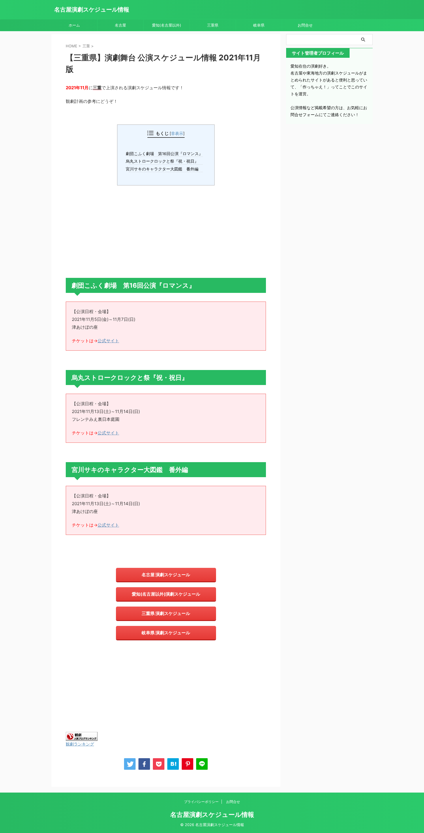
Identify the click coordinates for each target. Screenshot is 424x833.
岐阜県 (258, 25)
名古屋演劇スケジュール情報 (91, 9)
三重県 (212, 25)
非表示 (177, 133)
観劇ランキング (80, 743)
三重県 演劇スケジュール (166, 613)
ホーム (74, 25)
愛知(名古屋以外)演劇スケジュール (166, 594)
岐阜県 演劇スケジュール (166, 632)
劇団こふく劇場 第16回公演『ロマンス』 (166, 153)
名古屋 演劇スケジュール (166, 574)
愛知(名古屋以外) (166, 25)
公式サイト (108, 340)
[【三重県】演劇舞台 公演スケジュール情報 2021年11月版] (173, 764)
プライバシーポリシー (201, 801)
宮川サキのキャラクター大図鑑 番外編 (163, 169)
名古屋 (120, 25)
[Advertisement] (166, 231)
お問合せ (305, 25)
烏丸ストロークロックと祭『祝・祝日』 (163, 161)
